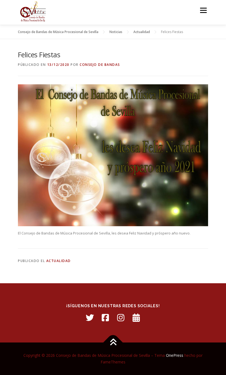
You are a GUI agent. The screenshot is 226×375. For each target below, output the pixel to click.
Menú (203, 10)
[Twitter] (90, 318)
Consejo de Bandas (100, 64)
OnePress (174, 355)
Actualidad (58, 260)
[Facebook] (105, 318)
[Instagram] (121, 318)
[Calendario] (136, 318)
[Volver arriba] (113, 342)
